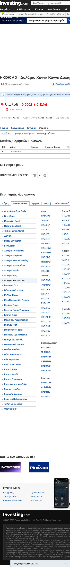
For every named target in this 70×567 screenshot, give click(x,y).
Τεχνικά (31, 127)
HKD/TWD (46, 280)
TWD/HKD (46, 285)
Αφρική (47, 203)
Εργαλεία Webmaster (13, 500)
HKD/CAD (46, 357)
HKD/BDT (45, 326)
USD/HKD (46, 370)
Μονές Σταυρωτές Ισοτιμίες (31, 14)
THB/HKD (45, 275)
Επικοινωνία (36, 500)
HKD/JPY (45, 216)
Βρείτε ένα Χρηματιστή (16, 456)
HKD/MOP (46, 317)
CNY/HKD (45, 229)
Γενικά (4, 127)
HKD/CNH (46, 321)
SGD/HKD (45, 312)
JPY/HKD (45, 220)
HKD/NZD (45, 392)
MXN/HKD (46, 352)
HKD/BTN (45, 335)
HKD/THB (45, 271)
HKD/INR (45, 239)
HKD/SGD (45, 308)
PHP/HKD (45, 303)
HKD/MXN (46, 347)
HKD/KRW (46, 248)
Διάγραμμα (17, 127)
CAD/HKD (46, 361)
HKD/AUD (46, 383)
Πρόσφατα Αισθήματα (24, 133)
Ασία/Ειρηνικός (20, 203)
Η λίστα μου (24, 9)
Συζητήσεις (6, 133)
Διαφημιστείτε (36, 496)
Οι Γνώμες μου (10, 165)
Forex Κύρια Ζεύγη (55, 14)
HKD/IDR (45, 234)
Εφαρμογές (8, 492)
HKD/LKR (45, 289)
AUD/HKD (46, 387)
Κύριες (5, 203)
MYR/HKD (46, 262)
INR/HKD (45, 243)
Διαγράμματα (53, 9)
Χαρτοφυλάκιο (9, 496)
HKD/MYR (46, 257)
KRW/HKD (46, 252)
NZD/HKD (45, 396)
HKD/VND (45, 331)
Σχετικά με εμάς (37, 492)
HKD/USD (46, 366)
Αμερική (35, 203)
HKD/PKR (45, 266)
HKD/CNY (45, 225)
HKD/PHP (45, 298)
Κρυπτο (39, 9)
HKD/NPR (45, 294)
